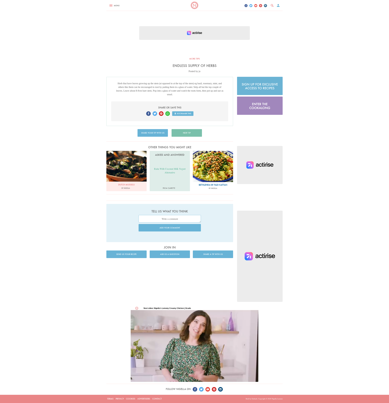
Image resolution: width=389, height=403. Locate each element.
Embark (254, 399)
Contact (157, 398)
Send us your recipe (126, 254)
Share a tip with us (213, 254)
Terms (110, 398)
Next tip (187, 133)
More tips (194, 58)
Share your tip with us (152, 133)
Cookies (130, 398)
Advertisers (143, 398)
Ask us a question (169, 254)
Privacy (120, 398)
